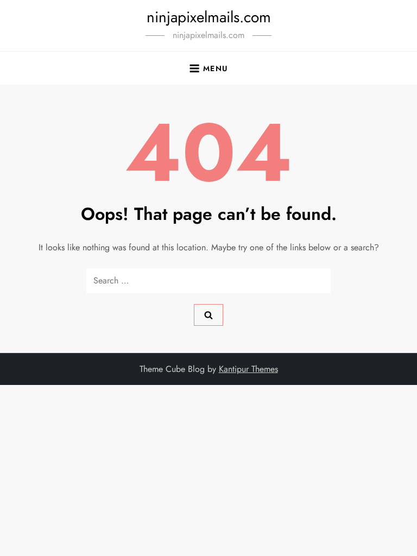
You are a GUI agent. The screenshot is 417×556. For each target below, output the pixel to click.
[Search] (208, 315)
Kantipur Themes (248, 369)
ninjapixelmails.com (209, 17)
